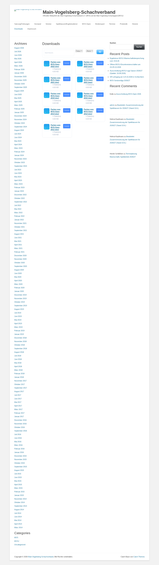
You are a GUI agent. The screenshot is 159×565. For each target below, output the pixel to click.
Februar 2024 (19, 152)
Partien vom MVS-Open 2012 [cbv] (89, 111)
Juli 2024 (17, 134)
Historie (135, 24)
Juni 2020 (18, 273)
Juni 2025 (18, 94)
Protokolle (123, 24)
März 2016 (18, 445)
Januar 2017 (19, 416)
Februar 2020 (19, 288)
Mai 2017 (17, 402)
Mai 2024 (17, 141)
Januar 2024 (19, 155)
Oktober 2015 (19, 463)
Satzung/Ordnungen (22, 24)
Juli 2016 (17, 434)
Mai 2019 (17, 320)
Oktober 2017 (19, 384)
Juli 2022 (17, 205)
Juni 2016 (18, 438)
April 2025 (18, 102)
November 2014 (20, 499)
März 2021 (18, 248)
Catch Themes (139, 557)
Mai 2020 (17, 277)
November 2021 (20, 223)
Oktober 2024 (19, 123)
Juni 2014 (18, 517)
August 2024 (19, 130)
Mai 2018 (17, 363)
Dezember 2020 (20, 255)
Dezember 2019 (20, 295)
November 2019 (20, 298)
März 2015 (18, 488)
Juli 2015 (17, 474)
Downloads (18, 29)
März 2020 (18, 284)
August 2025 (19, 91)
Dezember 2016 (20, 420)
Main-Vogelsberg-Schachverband (79, 12)
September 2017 (20, 388)
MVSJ (16, 541)
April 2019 (18, 323)
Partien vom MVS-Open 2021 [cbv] (55, 80)
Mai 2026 (17, 59)
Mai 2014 (17, 520)
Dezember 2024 (20, 116)
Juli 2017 (17, 395)
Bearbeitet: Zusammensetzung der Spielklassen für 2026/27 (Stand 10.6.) (125, 122)
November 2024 (20, 119)
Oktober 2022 (19, 198)
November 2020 (20, 259)
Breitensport (100, 24)
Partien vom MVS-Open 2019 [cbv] (55, 96)
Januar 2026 (19, 73)
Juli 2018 (17, 356)
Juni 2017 (18, 399)
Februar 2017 (19, 413)
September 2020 (20, 266)
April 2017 (18, 406)
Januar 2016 (19, 452)
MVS (16, 537)
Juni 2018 (18, 359)
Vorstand (37, 24)
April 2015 (18, 485)
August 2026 (19, 48)
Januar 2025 (19, 112)
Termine (112, 24)
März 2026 (18, 66)
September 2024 (20, 127)
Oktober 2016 (19, 427)
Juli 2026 (17, 51)
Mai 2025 (17, 98)
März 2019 (18, 327)
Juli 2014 (17, 513)
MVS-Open (86, 24)
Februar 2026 (19, 69)
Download (66, 63)
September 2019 (20, 306)
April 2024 (18, 144)
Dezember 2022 (20, 195)
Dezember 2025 (20, 77)
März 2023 (18, 184)
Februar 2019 (19, 331)
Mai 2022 (17, 209)
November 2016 (20, 424)
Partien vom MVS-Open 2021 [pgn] (89, 80)
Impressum (31, 29)
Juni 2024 (18, 137)
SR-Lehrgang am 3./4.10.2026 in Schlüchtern (127, 77)
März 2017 (18, 409)
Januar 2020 (19, 291)
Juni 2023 (18, 173)
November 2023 (20, 159)
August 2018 (19, 352)
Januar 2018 (19, 377)
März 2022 (18, 213)
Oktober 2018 (19, 345)
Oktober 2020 (19, 263)
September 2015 (20, 467)
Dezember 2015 (20, 456)
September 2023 (20, 166)
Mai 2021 (17, 241)
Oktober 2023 (19, 162)
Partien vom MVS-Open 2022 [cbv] (55, 64)
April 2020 (18, 281)
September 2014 (20, 506)
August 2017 (19, 391)
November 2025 (20, 80)
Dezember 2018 (20, 338)
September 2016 (20, 431)
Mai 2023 (17, 177)
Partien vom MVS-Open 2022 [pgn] (89, 64)
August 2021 (19, 234)
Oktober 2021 (19, 227)
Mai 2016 (17, 442)
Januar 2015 (19, 495)
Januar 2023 (19, 191)
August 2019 (19, 309)
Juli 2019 (17, 313)
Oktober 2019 (19, 302)
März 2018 (18, 370)
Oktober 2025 (19, 84)
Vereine (48, 24)
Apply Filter (100, 52)
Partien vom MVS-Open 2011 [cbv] (55, 127)
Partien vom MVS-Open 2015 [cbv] (89, 96)
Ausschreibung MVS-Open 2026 (128, 94)
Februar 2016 (19, 449)
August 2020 (19, 270)
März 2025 (18, 105)
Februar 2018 (19, 373)
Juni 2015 (18, 477)
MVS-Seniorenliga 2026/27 (120, 80)
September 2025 (20, 87)
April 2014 (18, 524)
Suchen (113, 43)
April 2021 (18, 245)
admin (112, 105)
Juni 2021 (18, 238)
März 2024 (18, 148)
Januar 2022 (19, 220)
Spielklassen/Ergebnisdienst (66, 24)
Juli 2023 (17, 170)
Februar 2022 (19, 216)
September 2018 (20, 348)
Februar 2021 (19, 252)
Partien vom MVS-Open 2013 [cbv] (55, 111)
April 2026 (18, 62)
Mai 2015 (17, 481)
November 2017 (20, 381)
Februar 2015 (19, 492)
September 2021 (20, 230)
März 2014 (18, 527)
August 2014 (19, 510)
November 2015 (20, 459)
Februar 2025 (19, 109)
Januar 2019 (19, 334)
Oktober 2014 (19, 502)
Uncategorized (19, 545)
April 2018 (18, 366)
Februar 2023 (19, 187)
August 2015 (19, 470)
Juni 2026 (18, 55)
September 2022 (20, 202)
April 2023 (18, 180)
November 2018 (20, 341)
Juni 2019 (18, 316)
